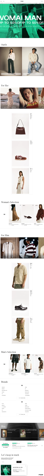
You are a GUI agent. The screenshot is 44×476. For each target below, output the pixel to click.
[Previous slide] (1, 61)
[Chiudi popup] (25, 466)
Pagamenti (25, 469)
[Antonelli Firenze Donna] (10, 98)
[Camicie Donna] (28, 98)
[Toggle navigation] (1, 1)
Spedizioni (24, 468)
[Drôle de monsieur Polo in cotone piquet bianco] (27, 374)
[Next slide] (20, 61)
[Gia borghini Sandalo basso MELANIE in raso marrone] (27, 224)
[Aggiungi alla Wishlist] (20, 205)
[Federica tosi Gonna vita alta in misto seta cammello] (15, 224)
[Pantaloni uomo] (28, 247)
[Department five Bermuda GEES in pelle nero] (15, 374)
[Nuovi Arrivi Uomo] (10, 247)
